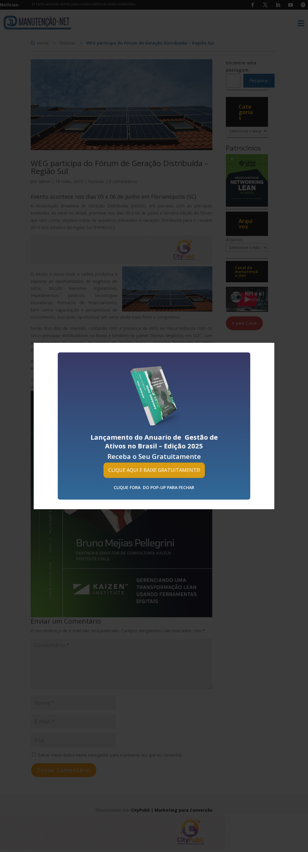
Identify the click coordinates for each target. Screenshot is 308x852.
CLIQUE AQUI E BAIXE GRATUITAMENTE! (154, 470)
